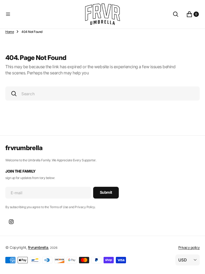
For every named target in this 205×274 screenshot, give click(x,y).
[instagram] (11, 222)
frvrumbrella (38, 247)
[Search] (176, 14)
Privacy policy (189, 247)
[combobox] (102, 93)
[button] (43, 14)
